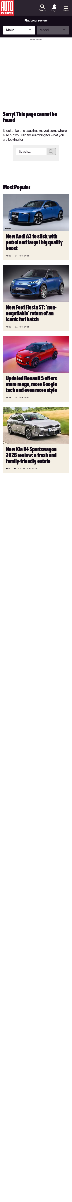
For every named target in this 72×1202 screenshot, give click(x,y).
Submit (51, 151)
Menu (66, 10)
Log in (54, 10)
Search (42, 10)
